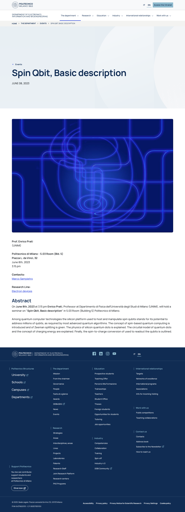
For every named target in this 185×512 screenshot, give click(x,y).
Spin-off (98, 458)
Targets (139, 373)
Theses (98, 404)
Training (98, 453)
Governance (58, 384)
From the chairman (61, 378)
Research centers (61, 478)
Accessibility (88, 503)
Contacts (140, 436)
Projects (57, 453)
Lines (55, 448)
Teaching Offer (101, 378)
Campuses (19, 390)
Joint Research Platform (63, 473)
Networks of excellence (146, 378)
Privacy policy (102, 503)
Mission (56, 373)
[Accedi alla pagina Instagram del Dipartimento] (107, 353)
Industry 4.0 (100, 463)
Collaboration (101, 448)
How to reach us (143, 452)
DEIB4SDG (57, 404)
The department (28, 23)
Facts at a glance (60, 394)
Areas (55, 438)
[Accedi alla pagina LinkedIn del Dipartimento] (101, 353)
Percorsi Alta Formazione (106, 384)
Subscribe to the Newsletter (148, 446)
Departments (21, 397)
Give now (18, 488)
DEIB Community (102, 468)
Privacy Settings (151, 503)
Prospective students (104, 373)
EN (149, 5)
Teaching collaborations (146, 418)
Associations (141, 389)
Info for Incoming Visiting (147, 394)
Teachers (99, 394)
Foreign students (102, 409)
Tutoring (98, 419)
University (18, 375)
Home (14, 23)
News (55, 409)
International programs (146, 384)
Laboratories (58, 458)
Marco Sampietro (22, 278)
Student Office (101, 399)
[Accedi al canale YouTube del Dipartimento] (114, 353)
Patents (56, 463)
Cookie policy (165, 503)
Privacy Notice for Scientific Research (125, 503)
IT (144, 5)
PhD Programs (59, 483)
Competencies (101, 443)
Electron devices (22, 291)
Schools (17, 382)
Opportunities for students (107, 414)
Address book (142, 441)
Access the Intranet (163, 5)
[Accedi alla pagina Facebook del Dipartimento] (94, 353)
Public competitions (145, 412)
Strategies (57, 433)
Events (43, 23)
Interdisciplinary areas (63, 443)
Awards (56, 399)
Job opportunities (102, 424)
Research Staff (59, 468)
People (56, 389)
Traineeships (100, 389)
